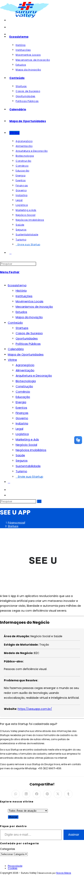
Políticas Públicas (28, 344)
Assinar (73, 834)
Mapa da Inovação (29, 317)
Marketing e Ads (27, 439)
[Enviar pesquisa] (39, 501)
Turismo (21, 471)
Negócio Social (26, 445)
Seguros (22, 460)
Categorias (7, 849)
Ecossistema (17, 285)
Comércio (23, 392)
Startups (22, 328)
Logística (22, 434)
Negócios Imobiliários (31, 450)
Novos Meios (63, 873)
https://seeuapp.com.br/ (35, 709)
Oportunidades (27, 338)
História (21, 291)
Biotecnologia (26, 381)
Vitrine (12, 360)
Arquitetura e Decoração (34, 375)
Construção (24, 386)
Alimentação (25, 370)
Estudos (21, 312)
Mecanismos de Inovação (34, 307)
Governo (22, 418)
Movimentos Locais (29, 301)
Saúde (20, 455)
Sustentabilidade (28, 466)
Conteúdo (15, 323)
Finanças (22, 413)
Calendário (16, 349)
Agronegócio (25, 365)
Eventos (21, 408)
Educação (23, 397)
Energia (21, 402)
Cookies (12, 868)
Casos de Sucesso (29, 333)
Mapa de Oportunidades (26, 354)
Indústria (22, 423)
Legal (19, 429)
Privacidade (15, 865)
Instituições (24, 296)
